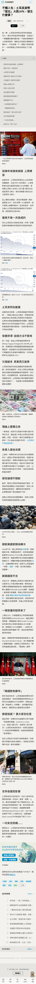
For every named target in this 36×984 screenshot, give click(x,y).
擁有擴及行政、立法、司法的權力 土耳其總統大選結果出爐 (21, 942)
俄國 (11, 566)
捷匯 (6, 263)
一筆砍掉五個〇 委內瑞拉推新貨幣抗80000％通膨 (21, 910)
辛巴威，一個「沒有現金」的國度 (21, 900)
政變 (24, 549)
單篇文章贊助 (9, 855)
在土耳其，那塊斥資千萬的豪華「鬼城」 (21, 919)
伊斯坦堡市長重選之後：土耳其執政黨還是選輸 (21, 937)
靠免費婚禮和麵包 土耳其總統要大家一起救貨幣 (21, 923)
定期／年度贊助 (10, 859)
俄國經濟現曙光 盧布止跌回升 (21, 933)
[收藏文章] (27, 21)
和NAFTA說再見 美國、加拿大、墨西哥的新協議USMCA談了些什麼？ (21, 914)
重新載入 (18, 973)
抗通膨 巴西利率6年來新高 (20, 928)
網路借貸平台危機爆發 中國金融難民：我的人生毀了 (21, 905)
